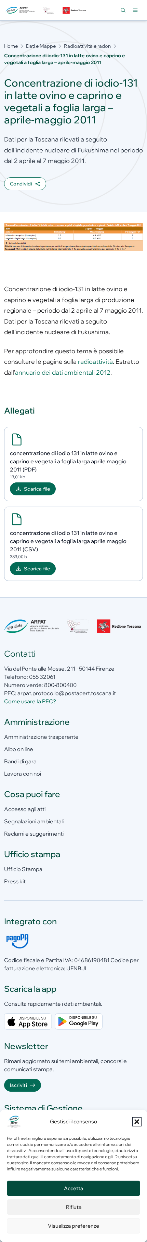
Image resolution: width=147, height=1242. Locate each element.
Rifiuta (73, 1207)
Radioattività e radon (87, 46)
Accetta (73, 1188)
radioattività (95, 361)
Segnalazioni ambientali (34, 821)
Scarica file (37, 489)
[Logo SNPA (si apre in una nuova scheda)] (48, 10)
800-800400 (60, 685)
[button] (136, 1121)
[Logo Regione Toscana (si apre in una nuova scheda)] (75, 10)
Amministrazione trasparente (41, 736)
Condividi (21, 184)
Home (11, 46)
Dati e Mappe (41, 46)
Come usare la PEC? (30, 701)
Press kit (15, 881)
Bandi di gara (20, 761)
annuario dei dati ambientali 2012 (62, 372)
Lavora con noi (22, 773)
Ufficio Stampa (23, 869)
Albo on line (18, 749)
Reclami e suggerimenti (34, 833)
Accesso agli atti (24, 809)
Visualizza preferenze (73, 1226)
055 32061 (42, 676)
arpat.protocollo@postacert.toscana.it (66, 693)
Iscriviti (18, 1085)
